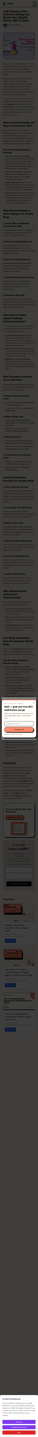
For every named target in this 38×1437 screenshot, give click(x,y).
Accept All (19, 1422)
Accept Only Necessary (19, 1427)
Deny (19, 1432)
